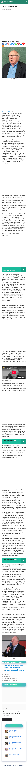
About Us (21, 765)
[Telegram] (6, 44)
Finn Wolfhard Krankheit (10, 678)
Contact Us (15, 765)
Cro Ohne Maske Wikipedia (13, 669)
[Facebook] (3, 44)
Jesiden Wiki (8, 664)
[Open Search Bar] (22, 2)
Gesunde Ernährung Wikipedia (14, 665)
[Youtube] (23, 44)
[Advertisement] (14, 26)
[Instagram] (8, 44)
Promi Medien (8, 2)
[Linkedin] (21, 44)
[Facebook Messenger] (13, 44)
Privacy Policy (7, 765)
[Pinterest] (18, 44)
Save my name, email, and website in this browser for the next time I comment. (14, 713)
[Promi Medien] (2, 2)
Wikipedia (6, 674)
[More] (3, 46)
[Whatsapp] (16, 44)
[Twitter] (11, 44)
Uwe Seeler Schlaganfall (10, 680)
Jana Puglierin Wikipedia (12, 667)
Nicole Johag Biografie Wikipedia (14, 670)
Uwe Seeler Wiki (6, 112)
